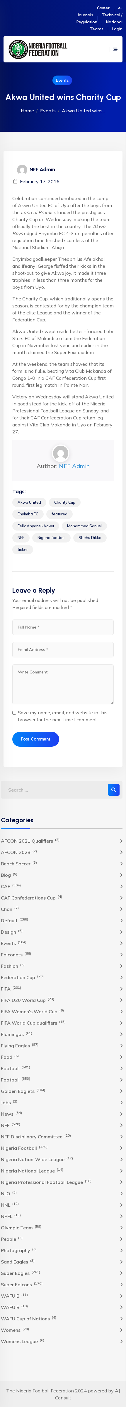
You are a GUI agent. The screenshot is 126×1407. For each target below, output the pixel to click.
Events (62, 80)
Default (14, 920)
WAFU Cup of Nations (28, 1318)
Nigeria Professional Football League (46, 1182)
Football (15, 1068)
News (11, 1113)
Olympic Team (21, 1227)
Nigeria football (51, 537)
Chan (10, 909)
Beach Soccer (19, 863)
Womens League (22, 1341)
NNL (10, 1204)
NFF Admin (74, 466)
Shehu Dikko (90, 537)
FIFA (11, 988)
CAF (11, 886)
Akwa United (29, 502)
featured (59, 514)
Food (10, 1057)
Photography (19, 1250)
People (12, 1239)
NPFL (11, 1216)
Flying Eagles (19, 1045)
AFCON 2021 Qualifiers (30, 840)
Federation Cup (22, 977)
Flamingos (16, 1034)
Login (117, 29)
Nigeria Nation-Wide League (37, 1159)
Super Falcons (21, 1284)
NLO (9, 1193)
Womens (15, 1329)
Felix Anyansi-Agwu (36, 526)
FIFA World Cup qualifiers (33, 1022)
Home (27, 110)
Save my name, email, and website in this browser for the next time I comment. (63, 716)
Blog (9, 875)
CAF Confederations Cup (31, 897)
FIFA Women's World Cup (32, 1011)
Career (103, 8)
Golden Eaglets (23, 1091)
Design (12, 931)
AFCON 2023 (19, 852)
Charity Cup (64, 502)
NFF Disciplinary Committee (36, 1136)
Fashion (13, 966)
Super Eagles (20, 1273)
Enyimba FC (28, 514)
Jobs (9, 1102)
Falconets (16, 954)
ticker (23, 549)
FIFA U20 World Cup (27, 1000)
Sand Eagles (18, 1261)
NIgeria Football (24, 1147)
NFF (21, 537)
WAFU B (14, 1295)
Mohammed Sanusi (84, 526)
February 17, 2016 (39, 181)
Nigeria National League (32, 1170)
